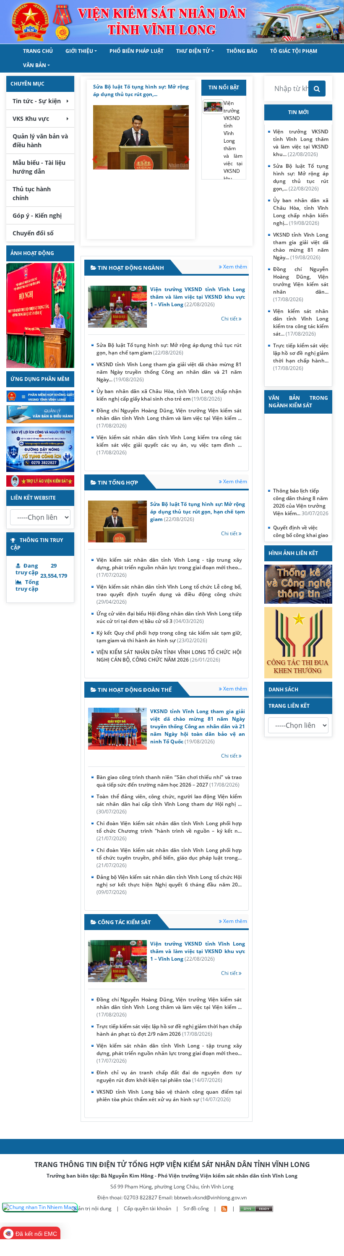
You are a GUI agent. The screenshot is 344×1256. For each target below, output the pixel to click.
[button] (11, 315)
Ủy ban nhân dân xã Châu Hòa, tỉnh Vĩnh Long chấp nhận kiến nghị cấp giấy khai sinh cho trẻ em (169, 395)
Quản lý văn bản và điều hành (40, 140)
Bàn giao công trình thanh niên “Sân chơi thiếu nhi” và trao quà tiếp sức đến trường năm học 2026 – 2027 (169, 781)
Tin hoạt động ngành (130, 267)
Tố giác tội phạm (293, 51)
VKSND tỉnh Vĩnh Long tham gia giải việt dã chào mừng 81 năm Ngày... (300, 246)
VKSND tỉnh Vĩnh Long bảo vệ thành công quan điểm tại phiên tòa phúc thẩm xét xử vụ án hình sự (169, 1095)
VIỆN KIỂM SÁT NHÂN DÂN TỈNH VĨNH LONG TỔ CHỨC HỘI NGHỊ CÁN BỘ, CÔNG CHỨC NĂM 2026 (169, 656)
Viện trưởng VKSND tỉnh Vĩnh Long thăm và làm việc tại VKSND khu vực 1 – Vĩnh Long (197, 297)
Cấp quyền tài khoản (148, 1208)
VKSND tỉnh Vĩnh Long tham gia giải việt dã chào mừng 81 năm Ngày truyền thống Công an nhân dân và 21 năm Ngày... (169, 372)
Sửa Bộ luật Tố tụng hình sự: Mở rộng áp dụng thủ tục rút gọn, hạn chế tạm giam (169, 348)
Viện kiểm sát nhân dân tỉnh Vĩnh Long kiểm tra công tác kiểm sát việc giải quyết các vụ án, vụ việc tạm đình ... (169, 445)
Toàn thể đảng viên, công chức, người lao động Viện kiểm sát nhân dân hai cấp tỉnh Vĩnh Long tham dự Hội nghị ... (169, 804)
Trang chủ (38, 51)
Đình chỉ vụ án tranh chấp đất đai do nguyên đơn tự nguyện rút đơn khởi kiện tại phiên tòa (169, 1076)
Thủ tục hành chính (32, 193)
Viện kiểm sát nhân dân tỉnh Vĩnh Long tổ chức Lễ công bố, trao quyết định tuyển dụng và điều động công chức (169, 594)
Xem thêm (234, 266)
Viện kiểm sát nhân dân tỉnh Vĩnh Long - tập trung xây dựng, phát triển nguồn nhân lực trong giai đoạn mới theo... (169, 567)
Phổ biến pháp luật (136, 51)
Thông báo (242, 51)
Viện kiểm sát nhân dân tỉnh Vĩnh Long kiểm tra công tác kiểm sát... (300, 322)
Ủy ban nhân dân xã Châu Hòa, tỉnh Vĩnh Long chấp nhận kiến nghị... (300, 212)
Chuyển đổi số (33, 233)
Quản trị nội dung (92, 1208)
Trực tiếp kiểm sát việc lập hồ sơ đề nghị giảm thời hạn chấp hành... (300, 357)
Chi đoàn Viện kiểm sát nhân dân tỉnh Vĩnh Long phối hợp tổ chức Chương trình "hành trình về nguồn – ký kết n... (169, 831)
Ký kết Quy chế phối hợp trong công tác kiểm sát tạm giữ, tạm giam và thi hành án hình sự (169, 636)
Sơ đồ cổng (196, 1208)
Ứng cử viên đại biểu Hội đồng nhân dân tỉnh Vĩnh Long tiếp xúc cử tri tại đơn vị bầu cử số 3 (169, 617)
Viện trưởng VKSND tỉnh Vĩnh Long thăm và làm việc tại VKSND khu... (233, 140)
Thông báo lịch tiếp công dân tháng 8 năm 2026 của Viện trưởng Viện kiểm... (300, 496)
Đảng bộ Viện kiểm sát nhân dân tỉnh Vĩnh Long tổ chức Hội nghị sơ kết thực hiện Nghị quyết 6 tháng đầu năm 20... (169, 884)
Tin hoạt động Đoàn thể (134, 689)
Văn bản (34, 65)
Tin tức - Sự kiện (37, 101)
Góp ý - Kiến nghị (37, 215)
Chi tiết (230, 318)
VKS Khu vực (31, 118)
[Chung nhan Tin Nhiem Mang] (40, 1207)
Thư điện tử (193, 51)
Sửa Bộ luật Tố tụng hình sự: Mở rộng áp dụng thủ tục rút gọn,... (300, 177)
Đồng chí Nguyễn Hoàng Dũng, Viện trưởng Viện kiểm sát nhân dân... (300, 284)
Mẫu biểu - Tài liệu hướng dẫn (39, 167)
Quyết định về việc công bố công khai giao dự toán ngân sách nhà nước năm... (300, 533)
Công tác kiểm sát (123, 922)
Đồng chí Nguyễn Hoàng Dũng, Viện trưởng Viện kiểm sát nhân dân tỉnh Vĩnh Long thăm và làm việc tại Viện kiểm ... (169, 418)
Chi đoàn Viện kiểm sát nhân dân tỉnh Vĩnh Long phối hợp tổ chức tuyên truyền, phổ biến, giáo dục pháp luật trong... (169, 858)
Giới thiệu (79, 51)
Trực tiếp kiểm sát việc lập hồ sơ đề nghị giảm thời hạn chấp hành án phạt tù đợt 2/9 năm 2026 (169, 1030)
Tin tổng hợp (117, 482)
